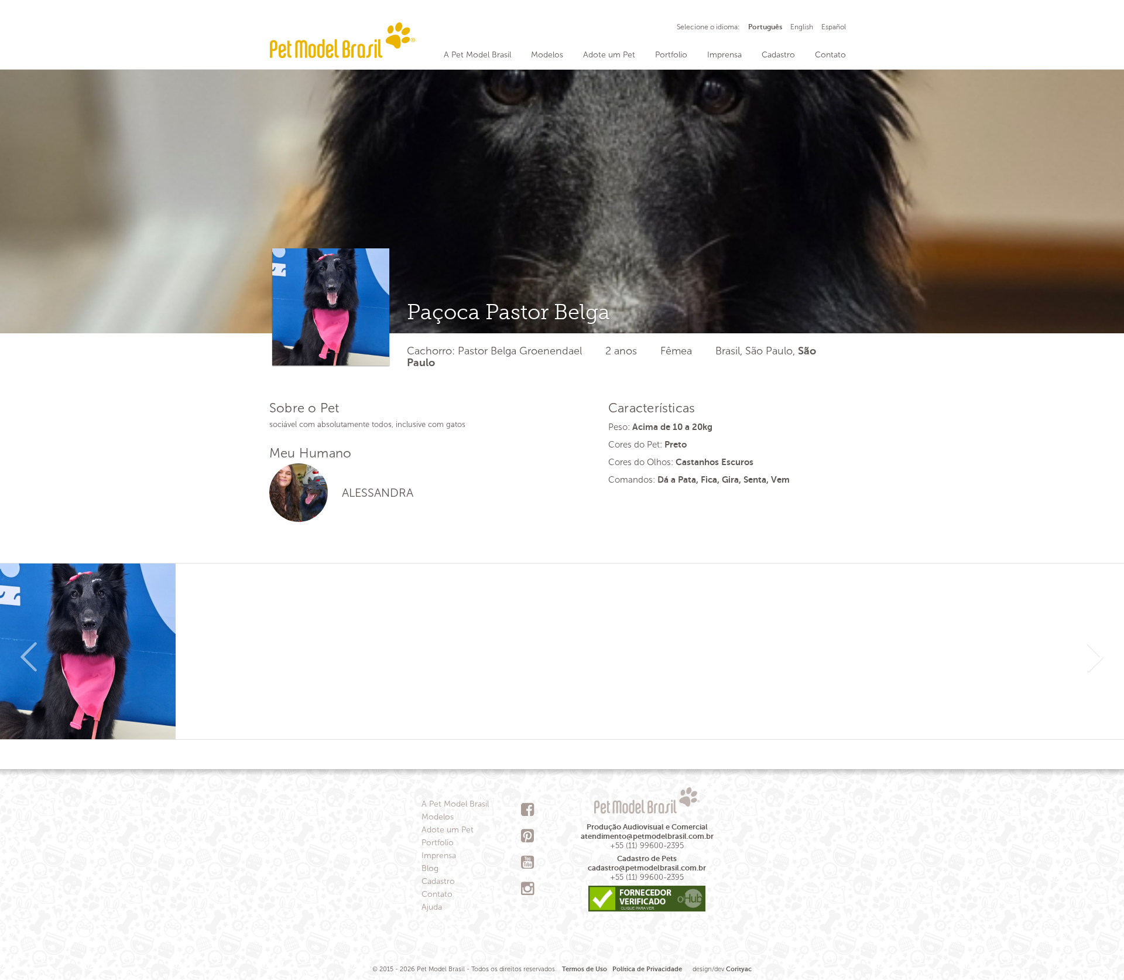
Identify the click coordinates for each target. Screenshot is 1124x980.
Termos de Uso (584, 969)
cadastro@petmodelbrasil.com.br (647, 867)
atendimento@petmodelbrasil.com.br (647, 836)
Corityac (739, 969)
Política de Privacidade (647, 969)
